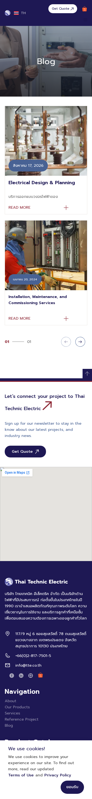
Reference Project (21, 719)
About (10, 701)
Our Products (17, 707)
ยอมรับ (72, 787)
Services (12, 713)
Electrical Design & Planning (41, 182)
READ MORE (19, 207)
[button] (85, 20)
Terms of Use (21, 775)
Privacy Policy (57, 775)
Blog (9, 725)
